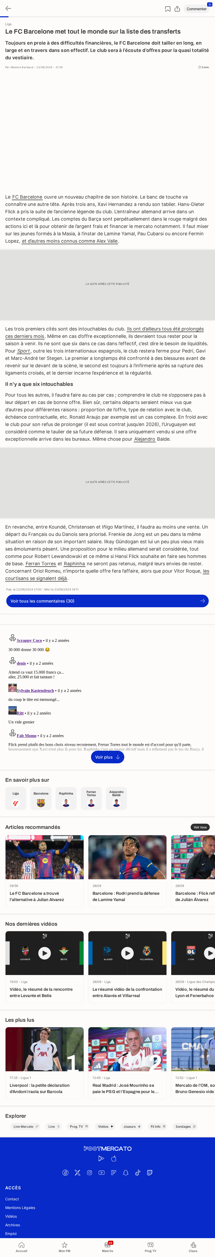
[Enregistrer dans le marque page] (168, 9)
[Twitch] (150, 1173)
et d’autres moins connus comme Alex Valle (69, 241)
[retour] (8, 8)
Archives (12, 1225)
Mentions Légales (20, 1207)
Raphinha (74, 563)
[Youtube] (101, 1173)
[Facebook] (65, 1173)
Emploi (11, 1233)
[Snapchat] (126, 1173)
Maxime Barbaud (22, 67)
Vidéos (11, 1216)
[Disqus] (107, 697)
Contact (12, 1199)
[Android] (101, 1159)
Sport (23, 351)
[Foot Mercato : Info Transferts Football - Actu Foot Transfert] (107, 1149)
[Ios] (113, 1159)
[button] (197, 8)
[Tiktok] (138, 1173)
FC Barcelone (27, 197)
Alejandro (144, 439)
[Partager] (177, 9)
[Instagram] (89, 1173)
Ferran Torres (41, 563)
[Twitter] (77, 1173)
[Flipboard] (113, 1173)
